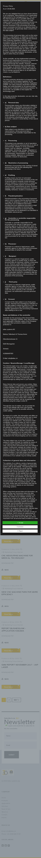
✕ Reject (20, 531)
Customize (20, 527)
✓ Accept (20, 523)
